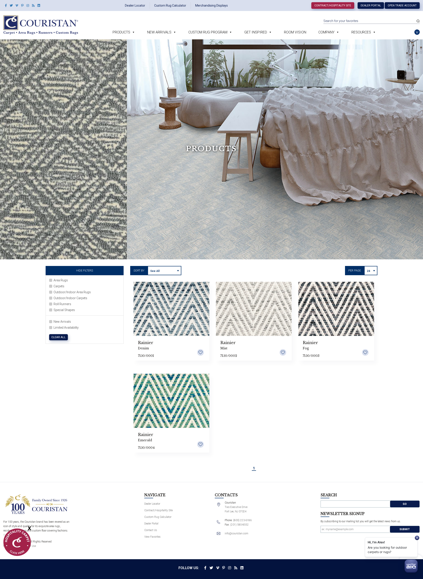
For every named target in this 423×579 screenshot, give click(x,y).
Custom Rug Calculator (170, 5)
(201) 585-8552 (239, 524)
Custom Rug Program (207, 32)
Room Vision (295, 32)
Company (326, 32)
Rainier (145, 342)
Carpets (59, 286)
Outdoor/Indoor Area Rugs (72, 292)
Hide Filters (84, 270)
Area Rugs (61, 280)
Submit (404, 529)
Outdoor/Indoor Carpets (70, 298)
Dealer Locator (135, 5)
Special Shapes (64, 310)
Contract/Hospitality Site (332, 5)
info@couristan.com (236, 533)
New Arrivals (159, 32)
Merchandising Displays (211, 5)
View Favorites (152, 536)
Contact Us (150, 530)
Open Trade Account (402, 5)
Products (121, 32)
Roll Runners (62, 304)
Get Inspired (255, 32)
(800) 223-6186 (242, 520)
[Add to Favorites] (200, 352)
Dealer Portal (371, 5)
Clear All (58, 337)
